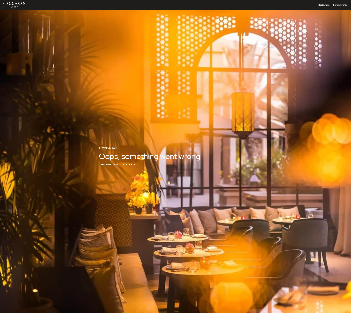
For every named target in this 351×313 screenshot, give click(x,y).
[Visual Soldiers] (14, 5)
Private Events (340, 5)
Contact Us (129, 164)
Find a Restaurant (110, 164)
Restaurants (324, 5)
